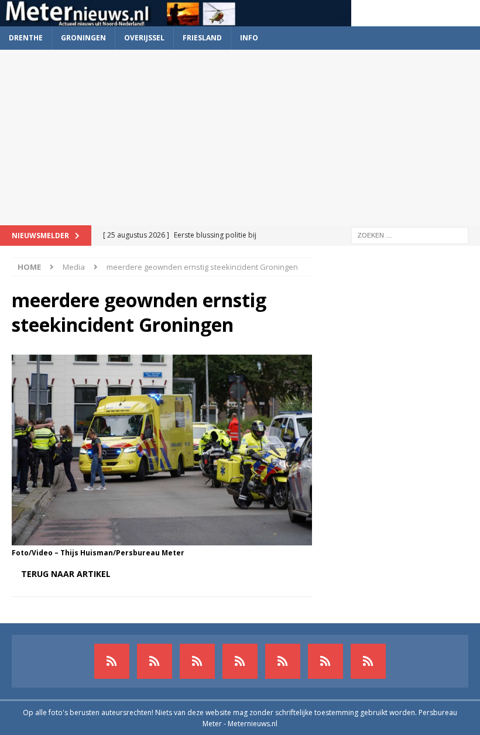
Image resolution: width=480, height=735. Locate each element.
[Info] (282, 661)
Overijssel (144, 38)
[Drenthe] (154, 661)
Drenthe (26, 38)
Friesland (202, 38)
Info (249, 38)
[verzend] (368, 661)
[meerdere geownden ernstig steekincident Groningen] (162, 538)
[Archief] (111, 661)
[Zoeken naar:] (409, 234)
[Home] (240, 661)
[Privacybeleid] (325, 661)
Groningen (83, 38)
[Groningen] (197, 661)
